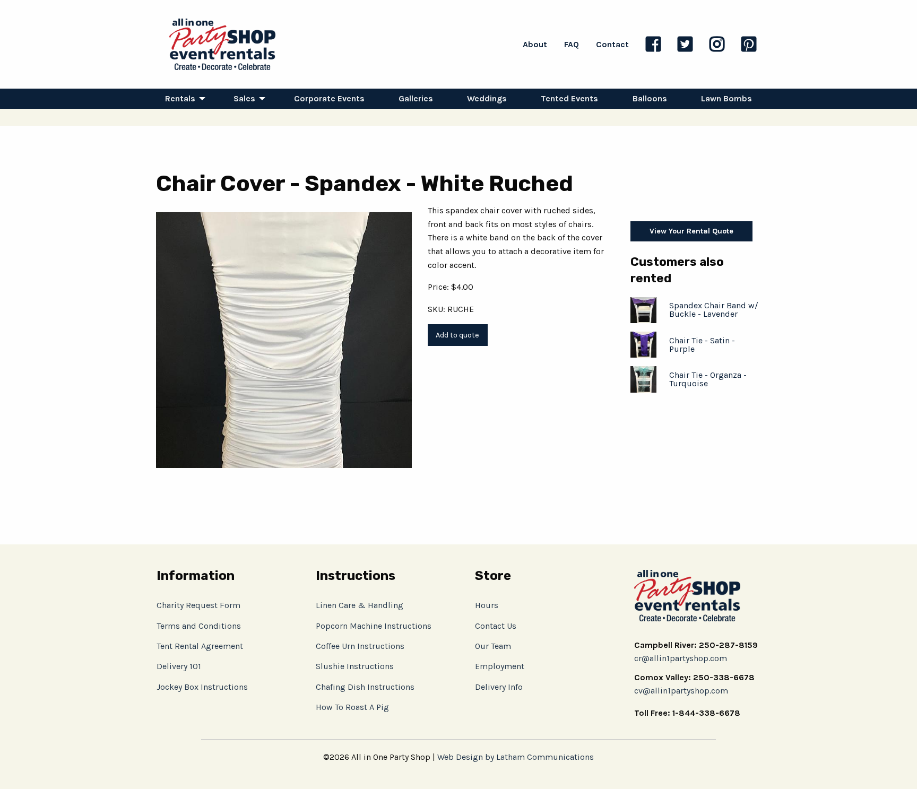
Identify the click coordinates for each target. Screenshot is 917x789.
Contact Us (495, 626)
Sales (244, 98)
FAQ (571, 44)
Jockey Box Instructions (202, 687)
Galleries (416, 98)
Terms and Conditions (199, 626)
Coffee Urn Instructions (360, 646)
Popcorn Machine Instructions (373, 626)
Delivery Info (499, 687)
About (535, 44)
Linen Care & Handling (359, 605)
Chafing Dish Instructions (365, 687)
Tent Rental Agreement (200, 646)
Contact (612, 44)
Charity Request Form (198, 605)
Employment (499, 666)
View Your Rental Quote (691, 231)
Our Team (493, 646)
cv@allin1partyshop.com (681, 691)
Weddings (487, 98)
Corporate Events (329, 98)
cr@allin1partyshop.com (680, 658)
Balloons (650, 98)
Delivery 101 (179, 666)
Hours (486, 605)
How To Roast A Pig (352, 707)
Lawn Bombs (726, 98)
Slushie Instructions (355, 666)
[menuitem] (182, 99)
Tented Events (569, 98)
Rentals (180, 98)
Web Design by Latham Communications (515, 757)
